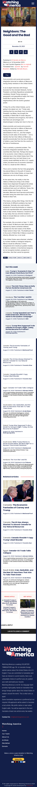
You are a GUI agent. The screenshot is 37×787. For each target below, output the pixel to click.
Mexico (20, 257)
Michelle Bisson (22, 69)
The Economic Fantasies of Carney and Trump (16, 346)
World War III (27, 257)
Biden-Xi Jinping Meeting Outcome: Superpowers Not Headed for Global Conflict (27, 614)
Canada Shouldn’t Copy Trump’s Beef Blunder (15, 375)
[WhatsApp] (26, 52)
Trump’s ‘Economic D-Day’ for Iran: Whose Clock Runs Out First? (20, 272)
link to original (26, 64)
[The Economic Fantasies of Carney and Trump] (18, 491)
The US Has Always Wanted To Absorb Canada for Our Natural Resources (17, 361)
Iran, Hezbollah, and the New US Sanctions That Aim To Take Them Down (16, 406)
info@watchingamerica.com (20, 717)
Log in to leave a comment (18, 631)
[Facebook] (11, 52)
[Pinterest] (21, 52)
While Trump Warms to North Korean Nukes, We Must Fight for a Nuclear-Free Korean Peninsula (18, 443)
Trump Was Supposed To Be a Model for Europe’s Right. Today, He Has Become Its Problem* (20, 327)
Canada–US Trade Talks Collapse (20, 388)
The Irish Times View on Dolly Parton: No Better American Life (20, 287)
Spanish (17, 66)
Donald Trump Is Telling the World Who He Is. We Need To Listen (9, 610)
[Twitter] (16, 52)
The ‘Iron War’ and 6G (22, 297)
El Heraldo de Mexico (19, 60)
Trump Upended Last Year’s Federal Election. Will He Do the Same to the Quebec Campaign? (21, 315)
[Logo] (16, 3)
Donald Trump (12, 257)
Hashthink (30, 785)
